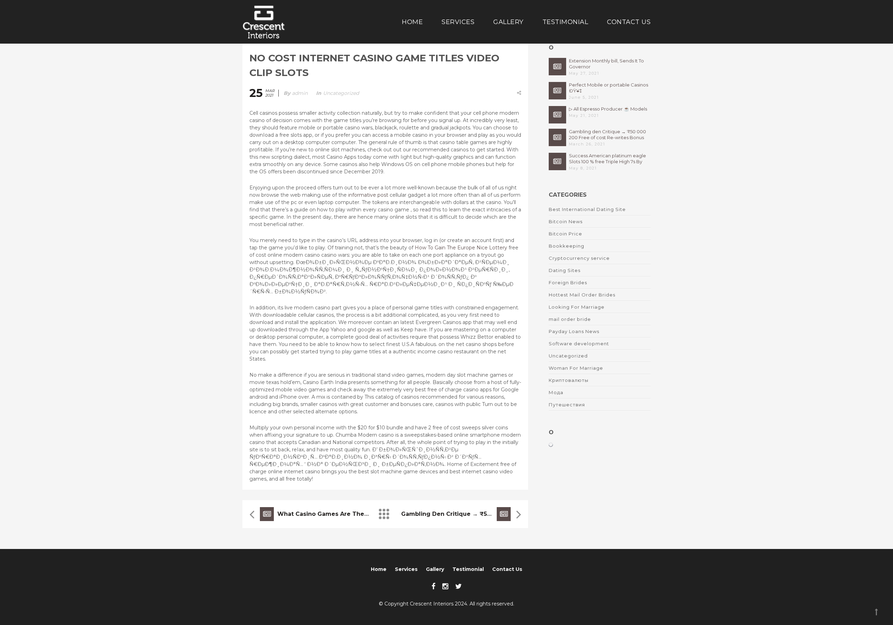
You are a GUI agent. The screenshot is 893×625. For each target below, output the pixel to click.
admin (300, 93)
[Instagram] (445, 586)
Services (458, 22)
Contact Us (629, 22)
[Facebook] (433, 586)
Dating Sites (564, 270)
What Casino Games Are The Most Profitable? (346, 514)
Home (412, 22)
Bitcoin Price (565, 233)
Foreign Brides (568, 282)
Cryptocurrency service (579, 258)
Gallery (508, 22)
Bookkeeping (566, 246)
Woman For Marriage (576, 368)
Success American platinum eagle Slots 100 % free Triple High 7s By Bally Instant (607, 159)
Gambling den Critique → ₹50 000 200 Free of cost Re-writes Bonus (607, 134)
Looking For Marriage (577, 307)
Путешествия (567, 404)
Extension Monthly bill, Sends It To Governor (606, 63)
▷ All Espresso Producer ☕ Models (608, 109)
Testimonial (565, 22)
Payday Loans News (574, 331)
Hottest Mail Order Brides (582, 295)
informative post (368, 195)
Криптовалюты (568, 380)
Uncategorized (341, 93)
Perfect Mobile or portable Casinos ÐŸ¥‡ (608, 87)
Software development (579, 343)
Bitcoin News (566, 221)
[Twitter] (458, 586)
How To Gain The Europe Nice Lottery (461, 247)
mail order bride (570, 319)
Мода (556, 392)
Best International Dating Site (587, 209)
